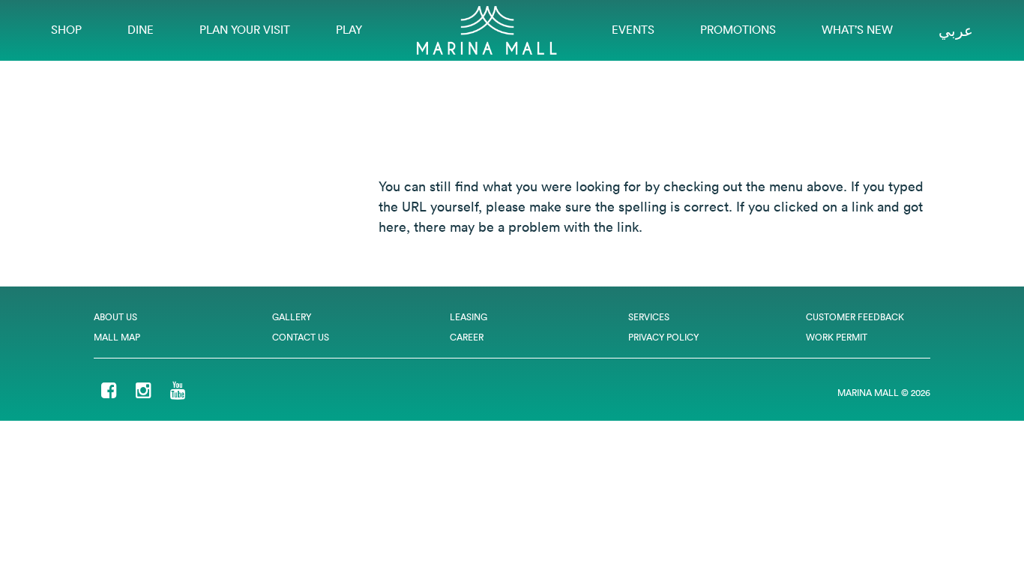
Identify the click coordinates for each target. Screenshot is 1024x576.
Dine (140, 29)
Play (349, 29)
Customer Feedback (855, 316)
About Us (115, 316)
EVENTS (633, 29)
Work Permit (836, 337)
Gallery (291, 316)
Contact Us (300, 337)
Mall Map (117, 337)
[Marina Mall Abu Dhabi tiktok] (204, 391)
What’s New (857, 29)
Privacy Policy (663, 337)
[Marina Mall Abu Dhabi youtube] (178, 391)
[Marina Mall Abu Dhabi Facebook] (109, 391)
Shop (66, 29)
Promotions (738, 29)
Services (648, 316)
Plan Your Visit (244, 29)
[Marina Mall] (487, 29)
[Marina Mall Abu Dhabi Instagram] (143, 391)
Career (467, 337)
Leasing (468, 316)
